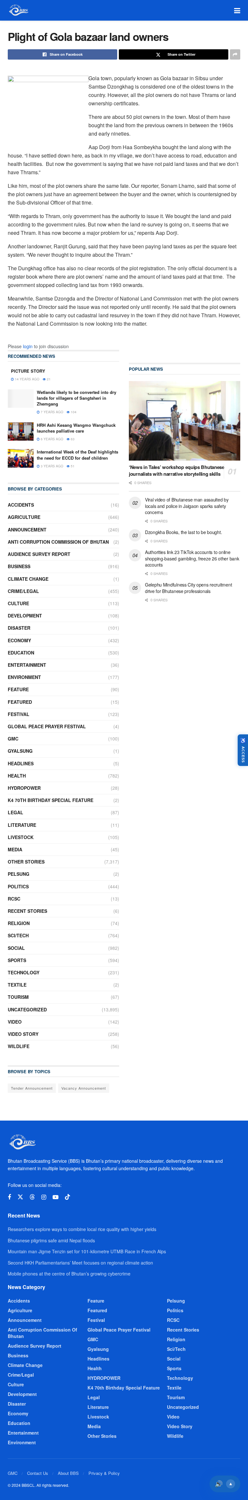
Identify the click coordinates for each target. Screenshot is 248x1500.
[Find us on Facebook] (9, 1197)
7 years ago (51, 412)
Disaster (19, 628)
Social (16, 948)
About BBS (68, 1473)
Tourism (18, 997)
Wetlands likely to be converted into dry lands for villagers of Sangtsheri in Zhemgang (76, 398)
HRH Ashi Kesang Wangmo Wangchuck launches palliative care (76, 428)
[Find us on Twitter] (20, 1197)
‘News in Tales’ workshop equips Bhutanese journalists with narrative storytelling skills (176, 470)
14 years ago (26, 379)
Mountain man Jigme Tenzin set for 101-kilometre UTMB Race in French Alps (87, 1251)
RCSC (14, 898)
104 (73, 412)
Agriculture (24, 517)
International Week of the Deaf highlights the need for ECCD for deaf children (77, 455)
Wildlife (18, 1046)
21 (48, 379)
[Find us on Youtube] (55, 1197)
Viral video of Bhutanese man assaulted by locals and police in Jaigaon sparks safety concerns (187, 505)
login (28, 346)
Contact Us (37, 1473)
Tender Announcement (32, 1088)
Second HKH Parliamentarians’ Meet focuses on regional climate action (80, 1262)
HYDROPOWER (24, 788)
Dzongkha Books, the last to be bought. (183, 532)
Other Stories (26, 861)
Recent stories (27, 911)
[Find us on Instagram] (43, 1197)
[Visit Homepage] (18, 10)
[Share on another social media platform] (235, 54)
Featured (20, 702)
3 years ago (51, 466)
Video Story (23, 1034)
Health (17, 775)
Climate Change (28, 579)
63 (72, 439)
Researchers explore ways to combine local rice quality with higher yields (82, 1229)
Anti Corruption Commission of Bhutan (58, 542)
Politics (18, 886)
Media (15, 849)
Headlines (21, 763)
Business (19, 566)
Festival (18, 714)
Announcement (27, 529)
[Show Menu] (237, 10)
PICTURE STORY (28, 371)
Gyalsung (20, 751)
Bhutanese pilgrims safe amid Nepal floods (51, 1240)
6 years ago (51, 439)
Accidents (21, 505)
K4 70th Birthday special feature (50, 800)
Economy (19, 640)
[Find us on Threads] (32, 1197)
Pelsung (18, 874)
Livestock (21, 837)
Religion (19, 923)
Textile (17, 984)
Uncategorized (27, 1009)
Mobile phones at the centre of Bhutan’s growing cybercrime (69, 1273)
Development (25, 615)
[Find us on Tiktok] (67, 1197)
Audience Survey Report (39, 554)
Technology (23, 972)
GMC (13, 738)
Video (15, 1021)
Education (21, 652)
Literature (22, 825)
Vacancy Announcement (83, 1088)
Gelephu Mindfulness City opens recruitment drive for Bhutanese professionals (188, 587)
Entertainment (27, 665)
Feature (18, 689)
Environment (24, 677)
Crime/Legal (23, 591)
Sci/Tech (18, 935)
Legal (15, 812)
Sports (17, 960)
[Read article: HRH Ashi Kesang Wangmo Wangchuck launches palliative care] (21, 431)
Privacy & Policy (104, 1473)
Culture (18, 603)
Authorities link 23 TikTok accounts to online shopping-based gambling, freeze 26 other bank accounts (192, 558)
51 (72, 466)
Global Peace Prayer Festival (47, 726)
